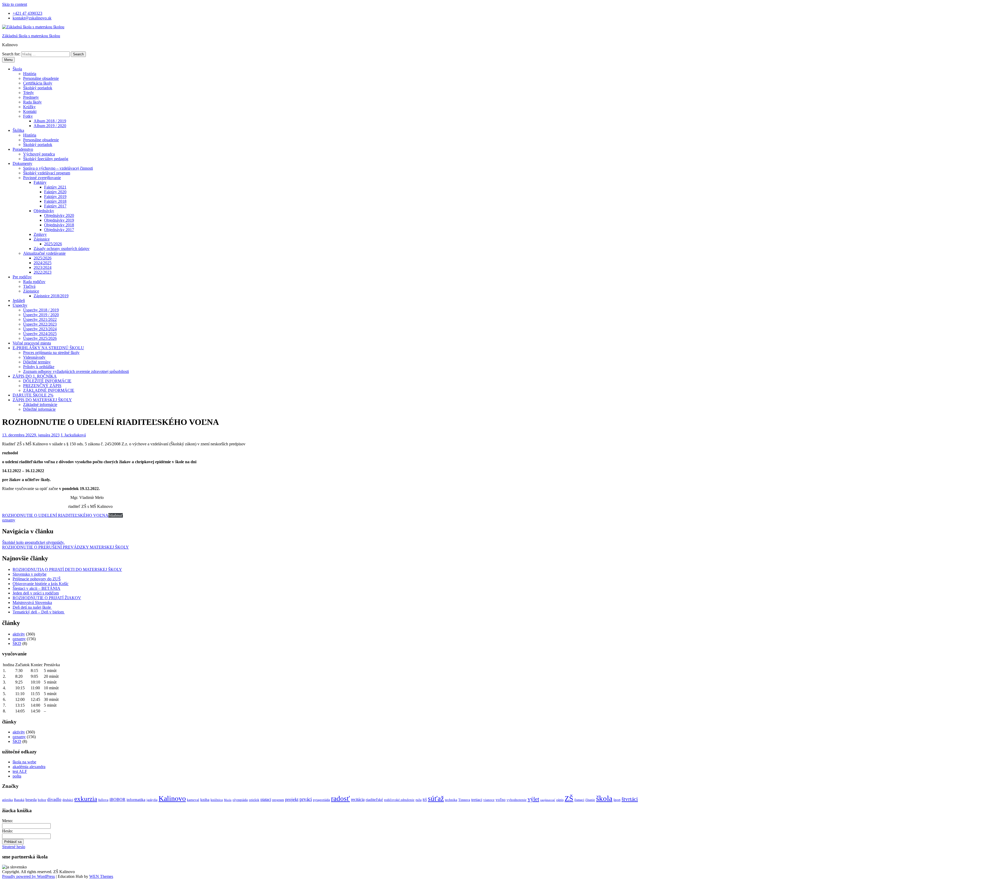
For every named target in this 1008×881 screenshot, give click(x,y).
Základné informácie (40, 404)
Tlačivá (29, 286)
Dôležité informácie (39, 409)
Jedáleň (19, 300)
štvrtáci (630, 799)
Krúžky (29, 107)
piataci (265, 799)
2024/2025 (42, 262)
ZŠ (569, 798)
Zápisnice (42, 239)
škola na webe (24, 762)
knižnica (217, 800)
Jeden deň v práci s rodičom (36, 593)
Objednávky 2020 (59, 215)
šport (617, 800)
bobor (42, 800)
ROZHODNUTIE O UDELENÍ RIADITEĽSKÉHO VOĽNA (55, 515)
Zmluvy (40, 234)
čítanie (590, 800)
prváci (306, 799)
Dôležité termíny (37, 362)
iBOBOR (117, 799)
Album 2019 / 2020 (50, 125)
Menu (8, 60)
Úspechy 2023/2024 (40, 329)
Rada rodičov (34, 281)
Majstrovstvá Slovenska (32, 602)
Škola (17, 69)
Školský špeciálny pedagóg (45, 159)
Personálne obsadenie (41, 78)
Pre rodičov (22, 277)
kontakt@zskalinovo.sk (32, 18)
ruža (419, 800)
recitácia (358, 799)
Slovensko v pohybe (29, 574)
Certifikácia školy (37, 83)
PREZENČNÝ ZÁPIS (42, 385)
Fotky (28, 116)
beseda (31, 799)
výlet (533, 799)
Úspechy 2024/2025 (40, 333)
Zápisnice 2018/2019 (51, 296)
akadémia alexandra (29, 766)
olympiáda (240, 800)
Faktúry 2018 (55, 201)
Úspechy (20, 305)
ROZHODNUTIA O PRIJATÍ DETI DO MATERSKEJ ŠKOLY (67, 569)
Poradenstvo (23, 149)
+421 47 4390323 (27, 13)
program (278, 800)
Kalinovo (172, 798)
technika (451, 800)
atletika (7, 800)
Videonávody (34, 357)
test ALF (20, 771)
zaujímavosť (547, 800)
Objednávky (44, 210)
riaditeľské (374, 799)
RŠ (425, 800)
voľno (501, 799)
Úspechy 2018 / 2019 (41, 310)
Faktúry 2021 (55, 187)
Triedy (28, 92)
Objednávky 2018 (59, 225)
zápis (560, 800)
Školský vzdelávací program (46, 173)
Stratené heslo (13, 846)
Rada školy (32, 102)
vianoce (489, 800)
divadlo (54, 799)
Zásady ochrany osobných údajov (62, 248)
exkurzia (85, 798)
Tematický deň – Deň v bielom (39, 612)
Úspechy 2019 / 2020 (41, 314)
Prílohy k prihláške (38, 366)
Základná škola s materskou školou (31, 36)
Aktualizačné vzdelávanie (44, 253)
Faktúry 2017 (55, 206)
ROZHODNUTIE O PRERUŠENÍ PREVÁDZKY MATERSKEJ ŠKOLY (65, 547)
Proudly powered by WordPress (28, 876)
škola (604, 798)
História (29, 73)
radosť (340, 798)
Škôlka (18, 130)
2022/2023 (42, 272)
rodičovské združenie (399, 800)
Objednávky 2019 (59, 220)
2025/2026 (53, 244)
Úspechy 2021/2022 (40, 319)
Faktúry (40, 182)
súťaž (436, 798)
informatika (136, 799)
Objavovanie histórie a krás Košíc (41, 583)
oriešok (254, 800)
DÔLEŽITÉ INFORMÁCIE (47, 381)
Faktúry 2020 (55, 192)
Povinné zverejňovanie (42, 177)
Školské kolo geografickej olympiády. (33, 542)
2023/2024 (42, 267)
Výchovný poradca (39, 154)
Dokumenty (22, 163)
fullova (103, 800)
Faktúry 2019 (55, 196)
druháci (67, 800)
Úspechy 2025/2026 (40, 338)
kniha (204, 799)
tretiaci (476, 799)
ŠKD (17, 643)
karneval (193, 800)
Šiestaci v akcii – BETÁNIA (36, 588)
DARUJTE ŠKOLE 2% (33, 395)
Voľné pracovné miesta (32, 343)
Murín (228, 800)
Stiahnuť (115, 515)
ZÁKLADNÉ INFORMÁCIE (48, 390)
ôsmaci (579, 800)
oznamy (8, 520)
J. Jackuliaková (73, 435)
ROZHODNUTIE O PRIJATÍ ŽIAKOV (47, 598)
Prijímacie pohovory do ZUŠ (37, 579)
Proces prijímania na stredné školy (51, 352)
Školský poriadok (37, 88)
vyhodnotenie (517, 800)
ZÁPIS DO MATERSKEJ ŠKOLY (42, 400)
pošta (17, 776)
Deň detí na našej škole (32, 607)
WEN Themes (101, 876)
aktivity (19, 634)
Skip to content (14, 4)
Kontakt (29, 111)
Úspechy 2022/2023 (40, 324)
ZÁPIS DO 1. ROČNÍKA (35, 376)
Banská (19, 800)
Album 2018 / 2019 (50, 121)
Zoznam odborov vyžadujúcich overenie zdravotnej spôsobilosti (76, 371)
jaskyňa (152, 800)
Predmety (31, 97)
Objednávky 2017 (59, 229)
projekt (291, 799)
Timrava (464, 800)
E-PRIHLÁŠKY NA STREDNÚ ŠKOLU (48, 348)
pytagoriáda (321, 800)
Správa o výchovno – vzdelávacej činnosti (58, 168)
